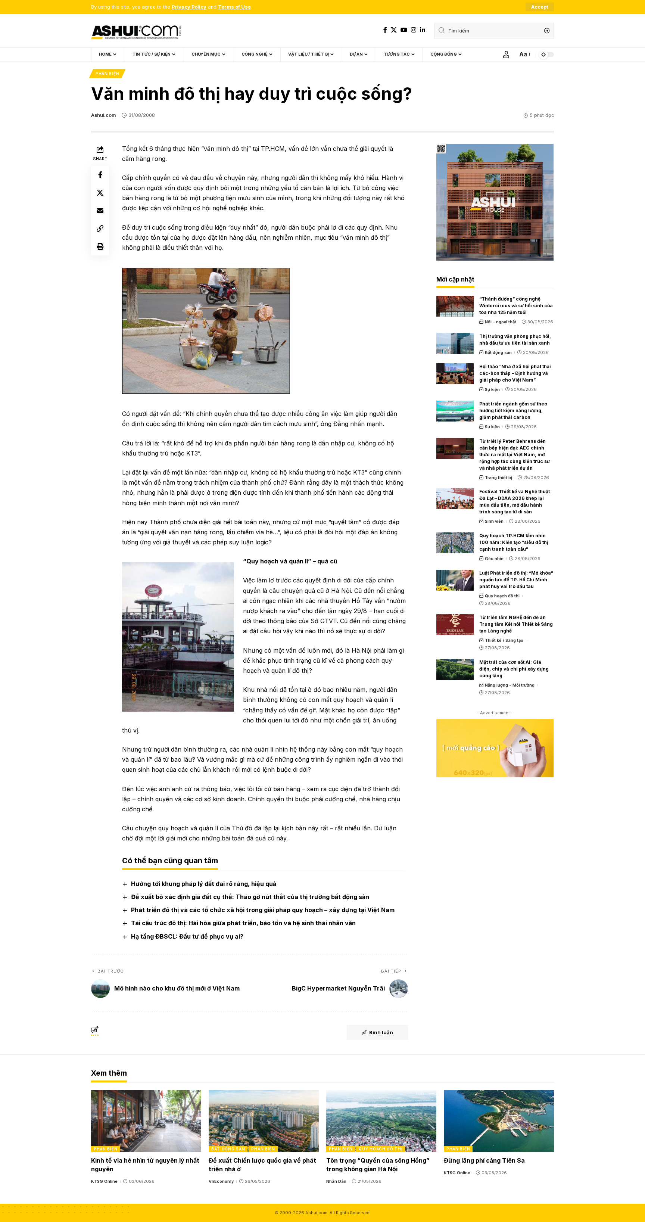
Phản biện (107, 73)
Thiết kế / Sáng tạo (504, 640)
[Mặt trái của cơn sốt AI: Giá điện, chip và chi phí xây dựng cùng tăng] (455, 669)
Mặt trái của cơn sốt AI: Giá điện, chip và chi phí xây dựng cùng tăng (514, 668)
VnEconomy (221, 1181)
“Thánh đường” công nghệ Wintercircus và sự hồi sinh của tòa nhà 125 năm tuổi (516, 305)
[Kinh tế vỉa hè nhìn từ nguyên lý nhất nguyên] (146, 1121)
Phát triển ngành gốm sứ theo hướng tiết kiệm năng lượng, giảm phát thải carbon (513, 410)
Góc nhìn (494, 558)
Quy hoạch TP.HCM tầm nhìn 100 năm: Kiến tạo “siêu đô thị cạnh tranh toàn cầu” (513, 542)
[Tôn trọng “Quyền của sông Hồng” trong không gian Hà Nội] (381, 1121)
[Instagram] (413, 30)
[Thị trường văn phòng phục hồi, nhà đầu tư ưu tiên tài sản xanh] (455, 343)
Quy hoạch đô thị (502, 595)
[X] (394, 30)
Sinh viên (494, 521)
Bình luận (381, 1032)
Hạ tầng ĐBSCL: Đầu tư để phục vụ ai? (187, 936)
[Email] (100, 211)
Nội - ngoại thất (500, 321)
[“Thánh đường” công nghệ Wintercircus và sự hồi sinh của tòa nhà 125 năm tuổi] (455, 306)
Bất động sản (498, 352)
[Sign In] (506, 54)
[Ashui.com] (136, 30)
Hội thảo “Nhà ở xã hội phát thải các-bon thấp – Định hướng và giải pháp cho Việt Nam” (515, 373)
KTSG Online (104, 1181)
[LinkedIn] (422, 30)
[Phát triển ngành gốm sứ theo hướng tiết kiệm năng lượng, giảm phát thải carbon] (455, 411)
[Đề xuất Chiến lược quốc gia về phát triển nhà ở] (264, 1121)
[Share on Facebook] (100, 175)
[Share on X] (100, 193)
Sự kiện (492, 389)
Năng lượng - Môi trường (510, 685)
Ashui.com (103, 115)
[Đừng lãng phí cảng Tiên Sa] (499, 1121)
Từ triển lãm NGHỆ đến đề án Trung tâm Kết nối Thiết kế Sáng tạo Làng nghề (516, 624)
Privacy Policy (189, 7)
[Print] (100, 246)
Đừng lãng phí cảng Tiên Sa (484, 1160)
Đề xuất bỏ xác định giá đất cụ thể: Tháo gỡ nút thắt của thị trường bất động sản (250, 897)
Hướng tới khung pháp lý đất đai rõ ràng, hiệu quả (203, 883)
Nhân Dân (336, 1181)
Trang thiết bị (498, 477)
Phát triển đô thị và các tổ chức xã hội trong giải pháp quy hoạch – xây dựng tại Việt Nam (263, 910)
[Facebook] (385, 30)
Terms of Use (234, 7)
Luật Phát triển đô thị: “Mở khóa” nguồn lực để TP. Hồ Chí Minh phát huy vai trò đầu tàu (516, 579)
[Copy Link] (100, 228)
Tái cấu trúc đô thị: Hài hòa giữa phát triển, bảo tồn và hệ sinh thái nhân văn (243, 923)
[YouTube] (404, 30)
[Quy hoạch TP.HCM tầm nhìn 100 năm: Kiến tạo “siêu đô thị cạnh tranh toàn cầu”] (455, 542)
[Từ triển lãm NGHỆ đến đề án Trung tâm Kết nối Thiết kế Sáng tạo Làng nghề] (455, 624)
